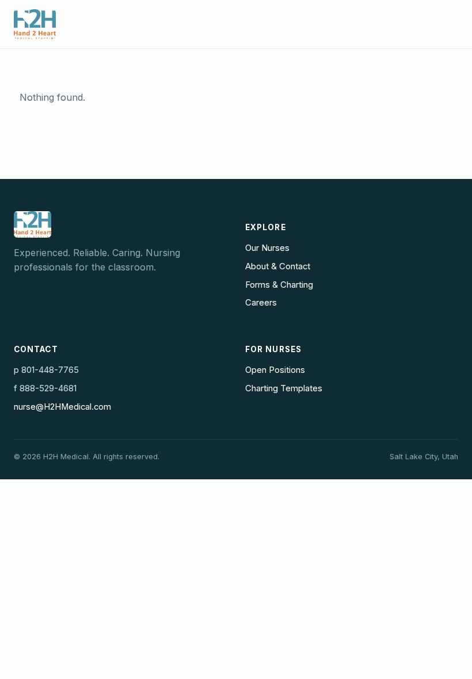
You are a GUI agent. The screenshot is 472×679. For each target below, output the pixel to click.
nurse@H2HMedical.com (62, 407)
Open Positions (275, 370)
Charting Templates (283, 388)
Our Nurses (267, 248)
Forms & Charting (279, 285)
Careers (261, 302)
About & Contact (277, 266)
